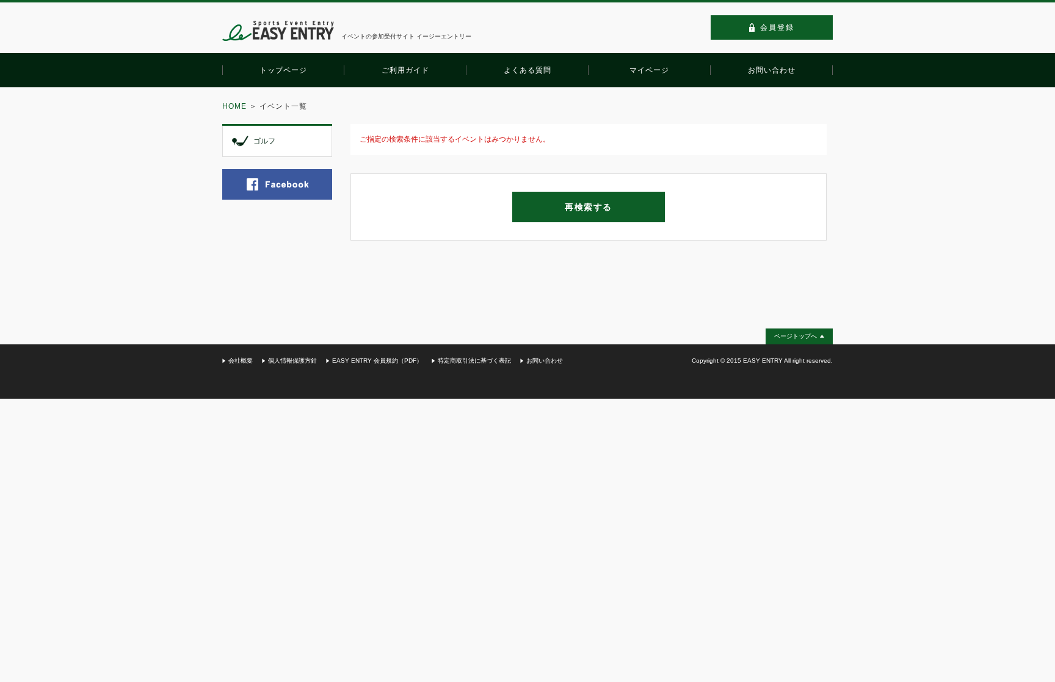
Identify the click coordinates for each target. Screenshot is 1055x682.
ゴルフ (264, 141)
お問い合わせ (544, 360)
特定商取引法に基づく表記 (474, 360)
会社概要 (240, 360)
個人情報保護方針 (292, 360)
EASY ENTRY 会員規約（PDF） (377, 360)
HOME (234, 106)
